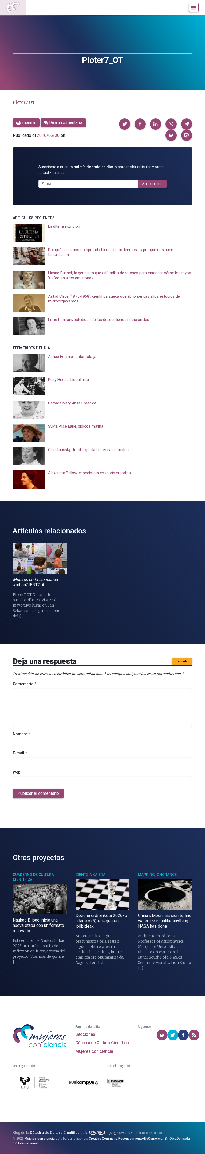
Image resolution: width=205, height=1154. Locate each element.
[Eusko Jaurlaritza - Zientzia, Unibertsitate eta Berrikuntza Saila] (115, 1083)
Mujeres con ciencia (94, 1051)
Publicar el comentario (38, 793)
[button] (124, 124)
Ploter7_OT (24, 102)
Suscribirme (152, 184)
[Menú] (194, 7)
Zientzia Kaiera (90, 875)
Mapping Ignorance (157, 875)
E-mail (20, 753)
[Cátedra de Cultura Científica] (35, 1083)
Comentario (24, 684)
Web (16, 772)
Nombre (21, 734)
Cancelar (182, 661)
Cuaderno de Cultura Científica (33, 877)
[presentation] (102, 233)
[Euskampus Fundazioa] (83, 1083)
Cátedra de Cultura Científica (102, 1042)
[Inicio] (13, 7)
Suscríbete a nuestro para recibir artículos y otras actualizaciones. (101, 170)
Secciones (85, 1034)
